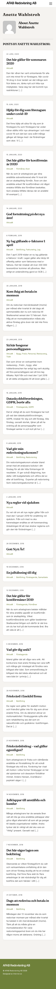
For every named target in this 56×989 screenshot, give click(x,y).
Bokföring (20, 249)
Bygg (18, 354)
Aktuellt (9, 68)
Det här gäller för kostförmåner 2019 (20, 598)
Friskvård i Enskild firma (24, 696)
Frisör (24, 354)
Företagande (21, 407)
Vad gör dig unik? (18, 649)
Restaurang (42, 354)
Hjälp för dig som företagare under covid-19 (26, 112)
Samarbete (43, 577)
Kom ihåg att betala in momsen (21, 293)
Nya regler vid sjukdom (22, 502)
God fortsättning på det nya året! (25, 216)
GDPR (31, 407)
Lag (38, 249)
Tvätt (8, 357)
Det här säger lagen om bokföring (22, 852)
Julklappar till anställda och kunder (25, 802)
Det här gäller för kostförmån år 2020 (26, 162)
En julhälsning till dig (21, 572)
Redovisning (31, 457)
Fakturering (31, 249)
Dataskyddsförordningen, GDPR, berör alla (24, 400)
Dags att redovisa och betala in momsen (27, 902)
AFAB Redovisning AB (13, 971)
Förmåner (20, 169)
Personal (32, 354)
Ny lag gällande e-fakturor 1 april (25, 243)
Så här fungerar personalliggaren (18, 347)
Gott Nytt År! (15, 549)
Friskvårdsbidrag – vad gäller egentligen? (27, 748)
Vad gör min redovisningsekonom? (22, 450)
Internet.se (17, 974)
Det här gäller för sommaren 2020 (26, 61)
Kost (28, 169)
